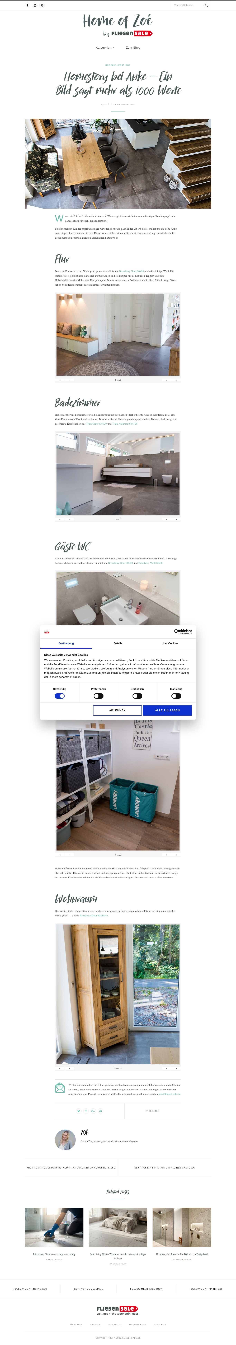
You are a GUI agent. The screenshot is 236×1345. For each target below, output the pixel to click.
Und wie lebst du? (118, 65)
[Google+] (93, 1111)
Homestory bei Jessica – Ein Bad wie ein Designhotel (182, 1254)
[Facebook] (27, 5)
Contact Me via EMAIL (88, 1289)
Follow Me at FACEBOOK (146, 1289)
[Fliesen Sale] (118, 25)
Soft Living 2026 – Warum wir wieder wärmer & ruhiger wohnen (118, 1256)
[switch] (98, 696)
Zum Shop (133, 47)
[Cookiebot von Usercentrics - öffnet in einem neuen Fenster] (177, 631)
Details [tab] (118, 643)
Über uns (76, 1325)
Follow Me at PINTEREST (206, 1289)
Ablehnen (117, 710)
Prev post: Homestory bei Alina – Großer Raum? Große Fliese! (71, 1168)
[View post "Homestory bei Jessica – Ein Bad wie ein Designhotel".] (182, 1227)
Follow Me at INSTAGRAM (30, 1289)
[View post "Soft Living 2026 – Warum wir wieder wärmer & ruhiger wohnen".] (118, 1227)
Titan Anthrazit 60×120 (125, 423)
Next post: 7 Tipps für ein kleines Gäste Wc (164, 1168)
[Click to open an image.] (118, 164)
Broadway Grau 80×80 (131, 271)
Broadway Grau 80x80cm (94, 915)
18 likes (154, 1111)
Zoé (105, 104)
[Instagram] (34, 5)
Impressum (115, 1325)
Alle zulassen (167, 710)
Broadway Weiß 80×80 (150, 563)
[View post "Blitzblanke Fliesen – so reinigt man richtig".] (54, 1227)
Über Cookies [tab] (170, 643)
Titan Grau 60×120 (96, 423)
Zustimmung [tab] (66, 643)
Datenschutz (137, 1325)
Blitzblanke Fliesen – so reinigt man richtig (54, 1254)
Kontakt (95, 1325)
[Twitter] (79, 1111)
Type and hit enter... (184, 5)
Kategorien (103, 47)
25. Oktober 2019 (124, 104)
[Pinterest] (42, 5)
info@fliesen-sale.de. (170, 1094)
